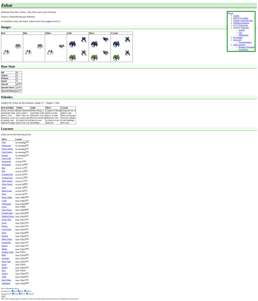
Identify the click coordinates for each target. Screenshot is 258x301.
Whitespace (243, 35)
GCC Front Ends (240, 25)
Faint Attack (7, 152)
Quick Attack (7, 149)
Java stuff (237, 40)
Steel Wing (6, 280)
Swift (4, 264)
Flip (240, 32)
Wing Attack (7, 181)
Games (236, 16)
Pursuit (5, 155)
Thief (4, 277)
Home (230, 13)
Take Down (7, 210)
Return (5, 246)
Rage (4, 233)
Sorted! (242, 30)
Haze (4, 187)
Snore (4, 223)
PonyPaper (243, 49)
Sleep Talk (6, 261)
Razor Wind (7, 197)
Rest (4, 270)
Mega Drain (7, 239)
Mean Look (7, 191)
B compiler (238, 37)
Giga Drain (6, 229)
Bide (4, 255)
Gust (4, 142)
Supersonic (6, 161)
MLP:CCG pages (240, 18)
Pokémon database (241, 23)
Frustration (6, 242)
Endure (5, 236)
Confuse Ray (7, 174)
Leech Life (6, 158)
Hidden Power (8, 216)
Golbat (48, 21)
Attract (5, 273)
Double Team (7, 252)
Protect (5, 226)
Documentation (245, 42)
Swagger (5, 258)
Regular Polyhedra (247, 47)
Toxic (4, 207)
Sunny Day (6, 219)
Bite (3, 168)
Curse (4, 201)
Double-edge (7, 213)
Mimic (4, 249)
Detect (4, 267)
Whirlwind (6, 146)
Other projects (239, 45)
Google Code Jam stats (243, 20)
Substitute (6, 283)
